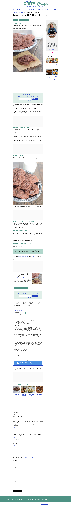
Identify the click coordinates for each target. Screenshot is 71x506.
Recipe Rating (15, 463)
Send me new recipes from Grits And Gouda (28, 100)
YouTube (32, 256)
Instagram (24, 256)
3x (28, 312)
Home (14, 12)
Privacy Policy (44, 504)
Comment (15, 467)
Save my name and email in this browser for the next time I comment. (27, 488)
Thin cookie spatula (18, 310)
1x (25, 312)
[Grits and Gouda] (35, 7)
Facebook (20, 256)
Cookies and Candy (19, 12)
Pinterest (27, 256)
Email (14, 485)
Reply (14, 427)
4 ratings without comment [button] (29, 457)
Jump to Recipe (17, 23)
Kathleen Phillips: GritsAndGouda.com (20, 277)
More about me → (52, 49)
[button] (14, 284)
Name (14, 481)
